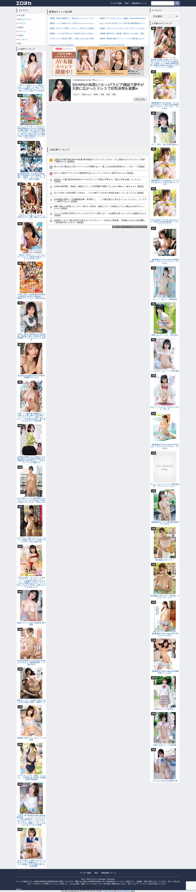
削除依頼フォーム (139, 3)
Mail (126, 3)
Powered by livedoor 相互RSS (61, 45)
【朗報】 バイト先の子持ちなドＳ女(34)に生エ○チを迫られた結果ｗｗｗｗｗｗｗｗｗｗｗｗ (72, 33)
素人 (20, 43)
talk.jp (18, 889)
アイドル (22, 31)
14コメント (99, 80)
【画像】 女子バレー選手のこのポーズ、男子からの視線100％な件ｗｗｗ (72, 28)
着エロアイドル (24, 19)
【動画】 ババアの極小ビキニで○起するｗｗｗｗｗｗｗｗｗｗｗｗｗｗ (72, 23)
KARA (96, 94)
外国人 (21, 35)
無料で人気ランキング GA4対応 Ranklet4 (129, 227)
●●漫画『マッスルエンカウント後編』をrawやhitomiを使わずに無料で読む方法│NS (123, 18)
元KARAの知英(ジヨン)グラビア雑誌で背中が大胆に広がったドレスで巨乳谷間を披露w (108, 86)
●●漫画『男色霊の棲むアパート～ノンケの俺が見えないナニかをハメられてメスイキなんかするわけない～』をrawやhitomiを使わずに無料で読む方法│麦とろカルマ (123, 39)
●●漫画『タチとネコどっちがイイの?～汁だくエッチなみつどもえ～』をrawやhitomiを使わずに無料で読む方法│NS (123, 28)
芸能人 (21, 27)
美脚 (114, 94)
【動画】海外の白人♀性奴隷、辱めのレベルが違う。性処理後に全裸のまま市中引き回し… (123, 33)
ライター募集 (116, 3)
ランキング (23, 39)
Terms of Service (123, 891)
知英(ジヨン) (86, 94)
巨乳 (108, 94)
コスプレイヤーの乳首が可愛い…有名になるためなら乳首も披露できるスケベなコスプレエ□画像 (72, 39)
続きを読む (140, 99)
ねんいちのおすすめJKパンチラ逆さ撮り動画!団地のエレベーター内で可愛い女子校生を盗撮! (123, 23)
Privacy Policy (107, 891)
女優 (102, 94)
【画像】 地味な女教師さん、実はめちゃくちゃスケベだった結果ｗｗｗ (72, 18)
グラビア (76, 94)
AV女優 (21, 15)
